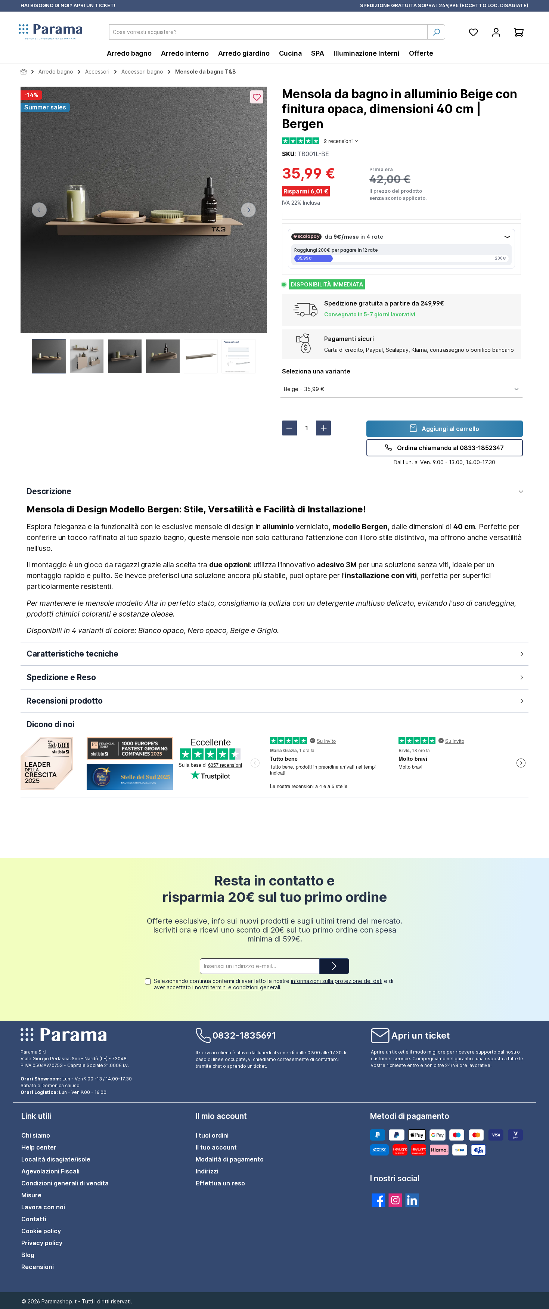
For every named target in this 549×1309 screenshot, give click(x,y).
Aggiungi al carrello (449, 428)
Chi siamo (35, 1135)
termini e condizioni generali (245, 987)
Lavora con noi (43, 1207)
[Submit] (334, 966)
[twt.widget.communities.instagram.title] (395, 1200)
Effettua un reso (220, 1183)
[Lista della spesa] (473, 32)
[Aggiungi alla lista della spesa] (256, 96)
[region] (143, 231)
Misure (31, 1195)
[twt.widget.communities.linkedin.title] (412, 1200)
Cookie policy (41, 1231)
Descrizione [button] (49, 491)
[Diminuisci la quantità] (289, 428)
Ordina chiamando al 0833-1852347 (450, 448)
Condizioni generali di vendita (65, 1183)
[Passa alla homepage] (50, 32)
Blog (27, 1255)
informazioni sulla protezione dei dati (336, 981)
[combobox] (268, 32)
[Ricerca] (436, 32)
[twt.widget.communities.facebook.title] (378, 1200)
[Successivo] (248, 209)
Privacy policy (41, 1243)
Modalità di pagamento (230, 1159)
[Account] (496, 32)
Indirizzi (207, 1171)
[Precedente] (39, 209)
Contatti (33, 1219)
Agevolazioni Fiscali (50, 1171)
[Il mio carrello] (518, 32)
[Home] (24, 71)
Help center (38, 1147)
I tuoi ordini (212, 1135)
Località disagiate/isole (55, 1159)
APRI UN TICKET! (94, 5)
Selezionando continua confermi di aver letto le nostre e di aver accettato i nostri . (273, 984)
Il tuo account (216, 1147)
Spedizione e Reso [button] (61, 677)
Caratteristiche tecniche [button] (72, 653)
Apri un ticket (420, 1035)
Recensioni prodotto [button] (65, 700)
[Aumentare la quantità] (323, 428)
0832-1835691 (244, 1035)
